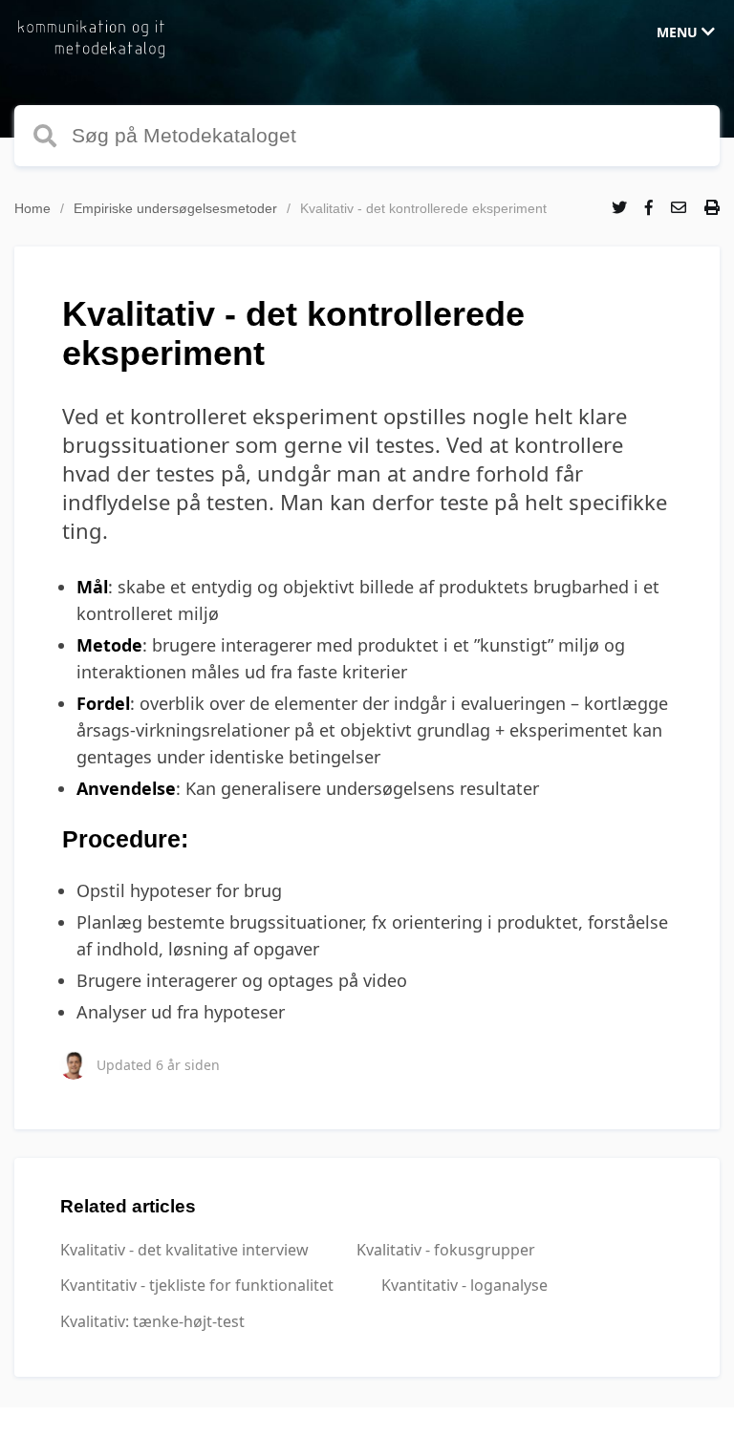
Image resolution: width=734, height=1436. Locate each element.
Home (32, 208)
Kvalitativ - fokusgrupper (445, 1249)
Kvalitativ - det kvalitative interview (184, 1249)
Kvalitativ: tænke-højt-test (152, 1321)
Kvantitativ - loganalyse (464, 1285)
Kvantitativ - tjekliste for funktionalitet (197, 1285)
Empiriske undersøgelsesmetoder (175, 208)
